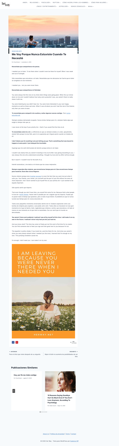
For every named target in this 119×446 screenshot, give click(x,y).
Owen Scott (53, 405)
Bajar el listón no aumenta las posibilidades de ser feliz (61, 354)
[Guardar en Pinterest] (17, 342)
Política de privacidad (57, 434)
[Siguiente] (73, 391)
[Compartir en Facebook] (13, 342)
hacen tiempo (24, 194)
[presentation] (60, 381)
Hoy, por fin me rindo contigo (25, 375)
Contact (73, 434)
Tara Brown (17, 62)
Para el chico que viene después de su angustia (24, 353)
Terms (68, 434)
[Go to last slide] (13, 391)
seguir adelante (17, 51)
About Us (46, 434)
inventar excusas (35, 176)
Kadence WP (74, 441)
